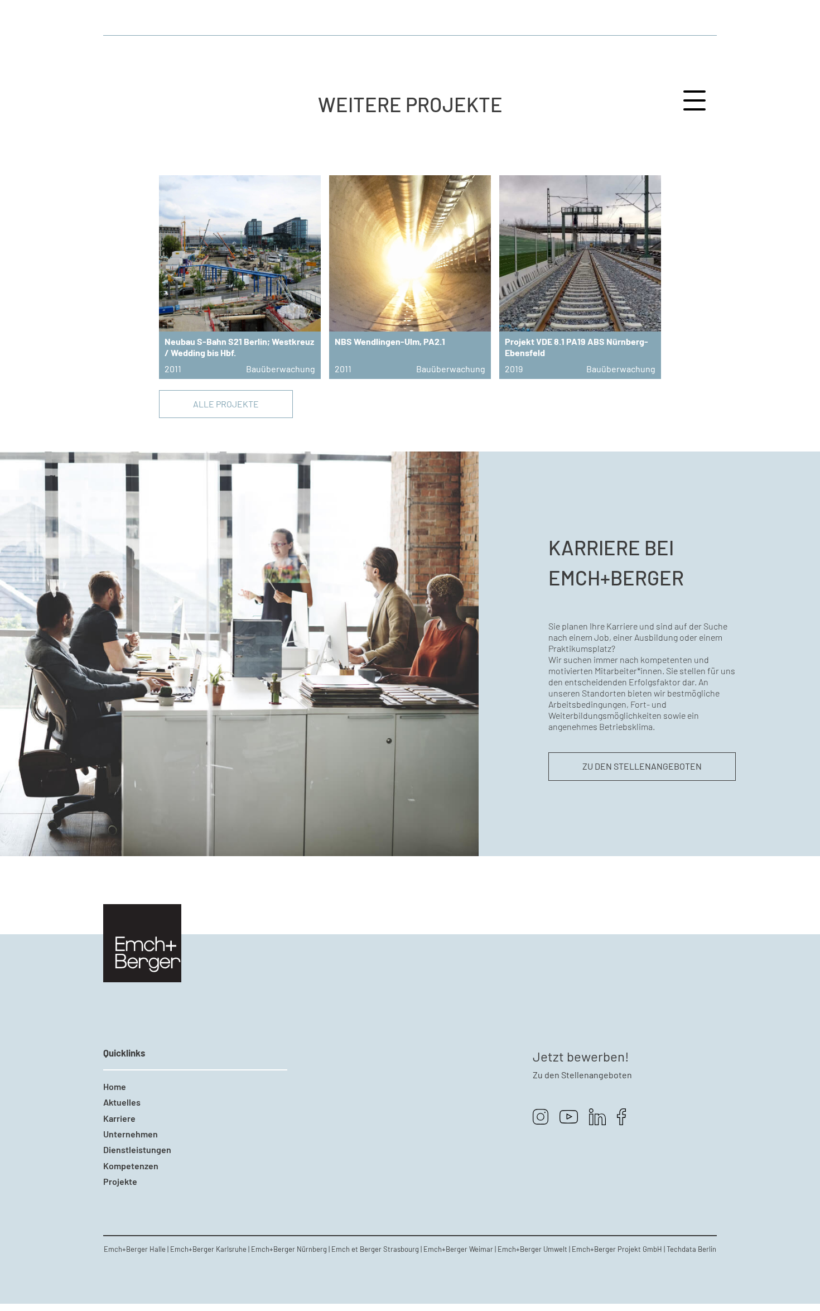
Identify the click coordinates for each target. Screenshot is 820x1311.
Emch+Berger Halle (135, 1249)
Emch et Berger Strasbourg (375, 1249)
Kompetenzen (130, 1165)
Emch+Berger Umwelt (532, 1249)
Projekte (120, 1181)
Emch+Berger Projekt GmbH (617, 1249)
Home (114, 1086)
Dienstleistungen (137, 1149)
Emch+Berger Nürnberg (289, 1249)
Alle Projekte (226, 403)
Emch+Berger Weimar (458, 1249)
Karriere (119, 1118)
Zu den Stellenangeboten (642, 766)
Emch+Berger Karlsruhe (208, 1249)
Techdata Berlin (691, 1249)
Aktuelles (122, 1102)
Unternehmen (130, 1133)
